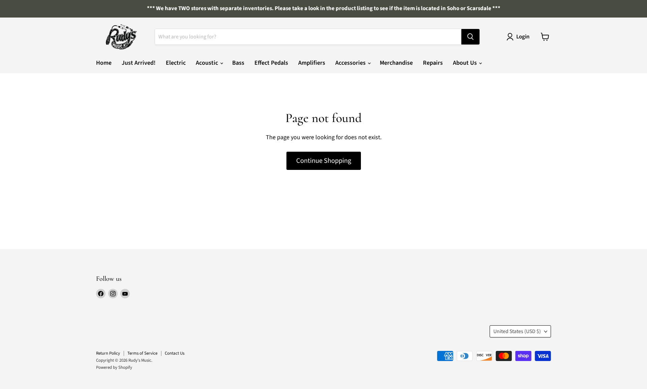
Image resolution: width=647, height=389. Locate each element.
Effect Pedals (271, 63)
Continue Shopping (323, 161)
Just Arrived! (139, 63)
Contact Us (174, 353)
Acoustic (207, 63)
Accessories (351, 63)
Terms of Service (142, 353)
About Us (465, 63)
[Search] (470, 36)
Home (104, 63)
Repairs (433, 63)
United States (517, 331)
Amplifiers (311, 63)
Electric (176, 63)
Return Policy (108, 353)
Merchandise (396, 63)
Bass (238, 63)
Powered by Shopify (114, 367)
